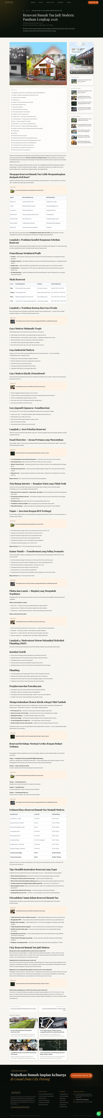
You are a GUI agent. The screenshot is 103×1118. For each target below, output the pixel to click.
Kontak (69, 2)
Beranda (33, 2)
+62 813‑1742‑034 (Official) (82, 1099)
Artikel (28, 10)
